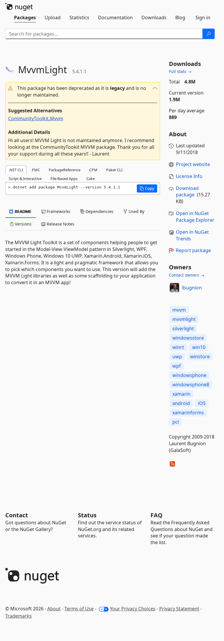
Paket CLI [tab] (114, 169)
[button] (82, 91)
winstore (200, 356)
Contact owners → (186, 275)
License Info (189, 176)
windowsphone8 (190, 384)
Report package (193, 250)
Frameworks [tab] (58, 211)
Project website (193, 164)
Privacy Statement (179, 608)
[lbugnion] (174, 287)
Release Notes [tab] (60, 224)
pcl (175, 422)
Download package (187, 191)
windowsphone (189, 375)
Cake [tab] (90, 178)
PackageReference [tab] (64, 169)
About (54, 608)
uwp (177, 356)
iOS (202, 403)
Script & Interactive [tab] (25, 178)
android (181, 403)
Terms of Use (79, 608)
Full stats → (180, 71)
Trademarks (18, 616)
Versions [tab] (23, 224)
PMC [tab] (36, 169)
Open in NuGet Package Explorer (195, 216)
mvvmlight (184, 319)
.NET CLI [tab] (16, 169)
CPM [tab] (93, 169)
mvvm (179, 310)
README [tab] (23, 211)
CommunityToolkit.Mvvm (35, 118)
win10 (198, 347)
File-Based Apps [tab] (64, 178)
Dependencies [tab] (98, 211)
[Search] (208, 34)
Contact (16, 515)
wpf (176, 366)
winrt (178, 347)
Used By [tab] (135, 211)
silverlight (183, 328)
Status (87, 515)
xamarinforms (188, 412)
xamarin (181, 394)
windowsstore (188, 338)
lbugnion (192, 287)
